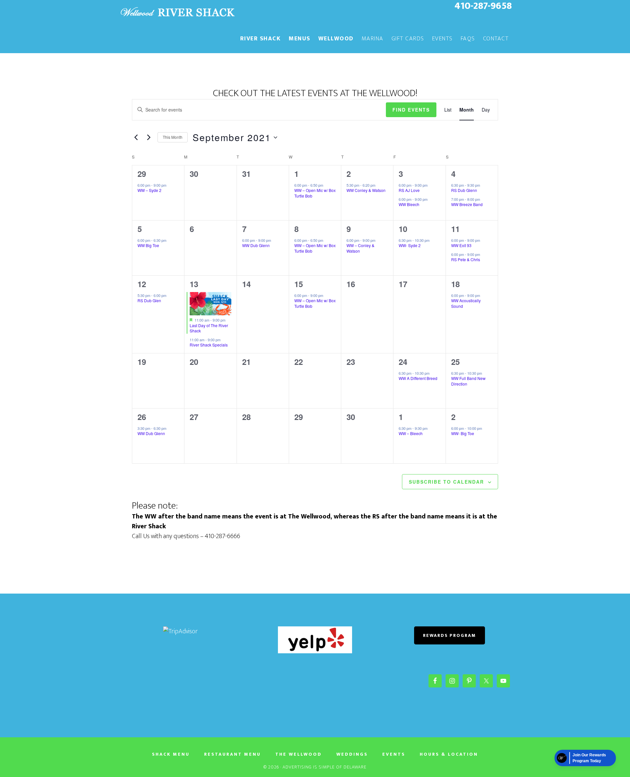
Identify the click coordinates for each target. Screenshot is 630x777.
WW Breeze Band (467, 204)
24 (403, 361)
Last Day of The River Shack (209, 328)
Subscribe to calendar (446, 481)
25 (455, 361)
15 (298, 283)
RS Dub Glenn (464, 190)
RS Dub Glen (149, 300)
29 (141, 173)
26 (141, 416)
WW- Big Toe (462, 433)
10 (403, 228)
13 (194, 283)
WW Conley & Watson (366, 190)
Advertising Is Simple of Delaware (325, 767)
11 (455, 228)
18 (455, 283)
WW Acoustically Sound (466, 303)
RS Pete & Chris (465, 259)
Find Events (411, 109)
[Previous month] (136, 137)
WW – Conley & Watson (360, 248)
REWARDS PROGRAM (449, 635)
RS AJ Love (409, 190)
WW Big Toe (148, 245)
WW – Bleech (411, 433)
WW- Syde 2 (410, 245)
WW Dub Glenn (256, 245)
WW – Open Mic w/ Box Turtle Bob (315, 193)
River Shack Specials (209, 344)
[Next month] (149, 137)
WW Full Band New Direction (468, 381)
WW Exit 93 (461, 245)
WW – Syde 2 (149, 190)
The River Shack (177, 12)
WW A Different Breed (418, 378)
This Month (172, 137)
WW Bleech (409, 204)
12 (141, 283)
